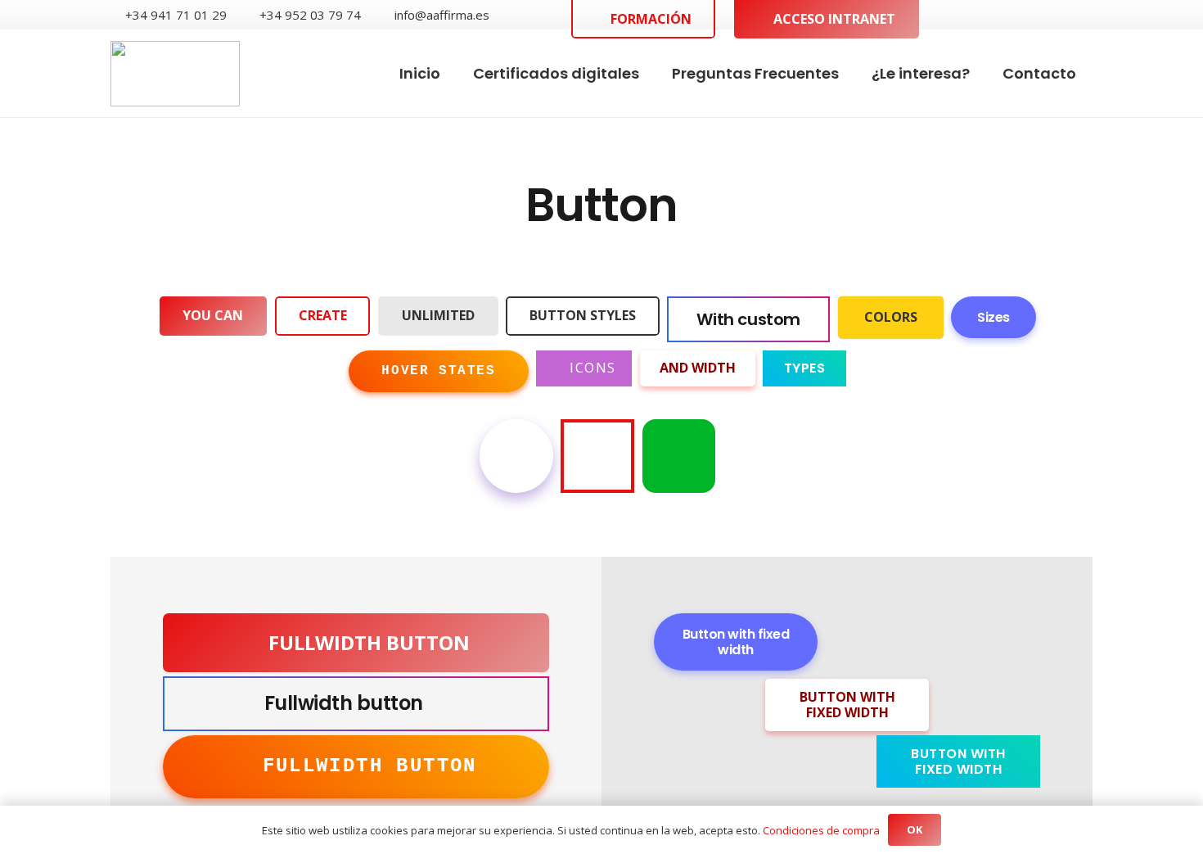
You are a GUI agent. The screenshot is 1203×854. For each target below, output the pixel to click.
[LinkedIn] (1059, 14)
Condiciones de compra (821, 830)
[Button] (516, 456)
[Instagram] (1086, 15)
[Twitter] (1033, 14)
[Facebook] (1006, 14)
